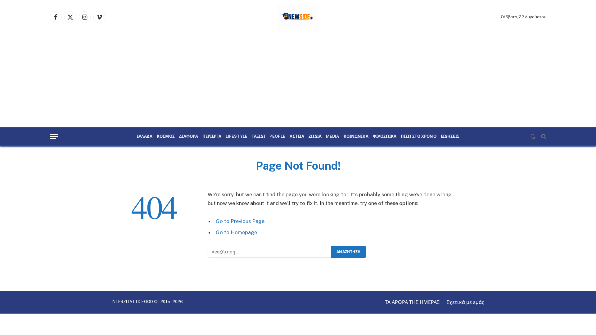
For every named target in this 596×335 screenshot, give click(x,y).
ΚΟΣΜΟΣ (166, 136)
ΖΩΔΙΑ (315, 136)
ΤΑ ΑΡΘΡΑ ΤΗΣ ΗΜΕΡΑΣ (412, 302)
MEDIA (332, 136)
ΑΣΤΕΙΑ (297, 136)
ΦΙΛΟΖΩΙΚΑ (384, 136)
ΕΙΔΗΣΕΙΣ (450, 136)
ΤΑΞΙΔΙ (258, 136)
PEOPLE (277, 136)
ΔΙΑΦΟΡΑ (188, 136)
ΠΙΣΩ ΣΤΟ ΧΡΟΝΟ (418, 136)
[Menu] (54, 137)
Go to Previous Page (240, 221)
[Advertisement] (298, 80)
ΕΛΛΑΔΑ (144, 136)
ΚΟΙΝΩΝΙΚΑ (356, 136)
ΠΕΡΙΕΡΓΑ (211, 136)
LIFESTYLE (236, 136)
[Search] (543, 137)
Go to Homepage (236, 232)
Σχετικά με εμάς (465, 302)
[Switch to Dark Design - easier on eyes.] (533, 136)
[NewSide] (298, 17)
